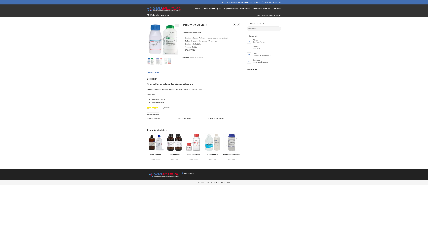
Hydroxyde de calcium (216, 118)
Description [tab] (153, 72)
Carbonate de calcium (157, 100)
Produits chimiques (196, 57)
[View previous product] (234, 24)
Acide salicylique (193, 154)
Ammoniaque (175, 154)
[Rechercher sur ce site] (264, 28)
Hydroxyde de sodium (231, 154)
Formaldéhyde (212, 154)
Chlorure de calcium (156, 103)
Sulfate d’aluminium (154, 118)
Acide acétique (155, 154)
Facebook (252, 69)
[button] (177, 25)
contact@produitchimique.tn (262, 55)
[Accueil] (258, 15)
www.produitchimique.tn (260, 62)
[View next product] (238, 24)
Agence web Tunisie (223, 183)
